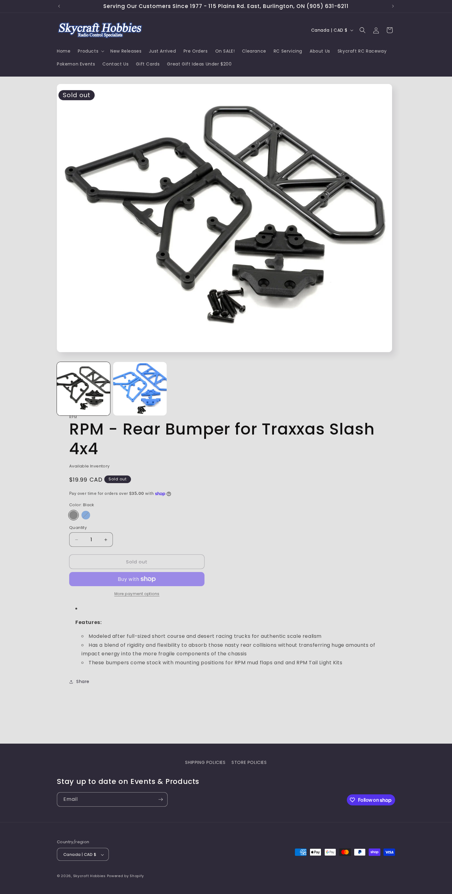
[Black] (73, 515)
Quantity (78, 527)
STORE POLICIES (249, 762)
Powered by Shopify (125, 876)
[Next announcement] (393, 6)
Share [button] (82, 681)
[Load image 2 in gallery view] (139, 388)
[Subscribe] (160, 799)
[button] (90, 51)
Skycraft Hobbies (90, 876)
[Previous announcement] (59, 6)
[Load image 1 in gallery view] (83, 388)
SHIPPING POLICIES (205, 762)
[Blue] (85, 515)
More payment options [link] (137, 593)
